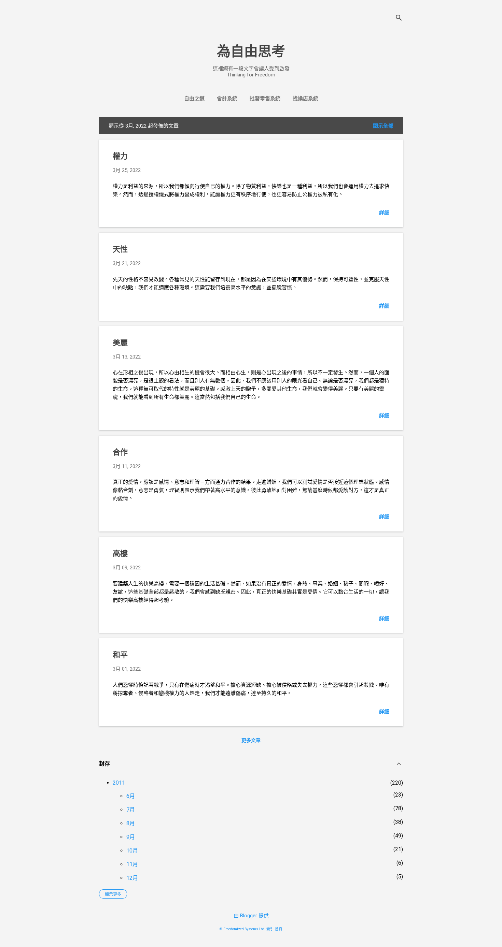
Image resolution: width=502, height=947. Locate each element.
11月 (132, 864)
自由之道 (194, 99)
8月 (130, 823)
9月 (130, 837)
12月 (132, 878)
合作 (120, 452)
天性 (120, 249)
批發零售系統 (265, 99)
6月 (130, 796)
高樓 (120, 553)
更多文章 (251, 740)
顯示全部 (383, 126)
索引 (270, 929)
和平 (120, 655)
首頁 (278, 929)
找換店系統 (305, 99)
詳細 (384, 213)
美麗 (120, 342)
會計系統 (227, 99)
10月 (132, 850)
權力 (120, 156)
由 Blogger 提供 (251, 916)
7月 (130, 809)
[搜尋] (399, 18)
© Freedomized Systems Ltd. (242, 929)
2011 (119, 783)
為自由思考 (251, 51)
